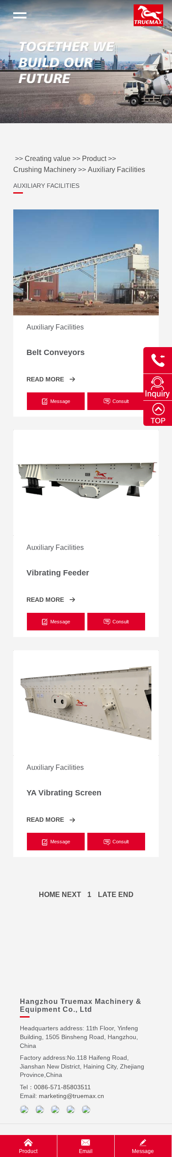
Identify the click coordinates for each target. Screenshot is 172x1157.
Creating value (48, 158)
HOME (49, 894)
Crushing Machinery (44, 169)
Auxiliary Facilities (116, 169)
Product (94, 158)
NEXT (71, 894)
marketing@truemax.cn (71, 1095)
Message (143, 1151)
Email (86, 1151)
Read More (45, 379)
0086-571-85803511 (62, 1087)
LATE (107, 894)
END (126, 894)
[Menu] (19, 15)
